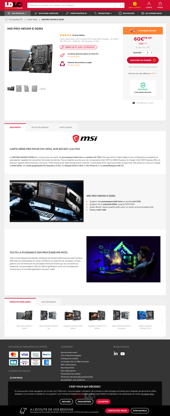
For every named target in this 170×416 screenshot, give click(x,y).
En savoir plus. (147, 394)
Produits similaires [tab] (20, 302)
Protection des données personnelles (77, 377)
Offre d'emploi (82, 361)
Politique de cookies (69, 358)
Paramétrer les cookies (70, 374)
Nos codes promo (68, 371)
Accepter (103, 401)
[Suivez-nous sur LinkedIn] (116, 354)
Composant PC (16, 19)
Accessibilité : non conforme (73, 380)
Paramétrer (84, 401)
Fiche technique (40, 127)
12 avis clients (78, 35)
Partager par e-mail (145, 103)
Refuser (66, 401)
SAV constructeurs (68, 365)
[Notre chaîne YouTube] (123, 355)
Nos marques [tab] (48, 302)
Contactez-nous (117, 411)
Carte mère (32, 19)
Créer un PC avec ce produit (80, 47)
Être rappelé (140, 410)
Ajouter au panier (140, 60)
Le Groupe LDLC (67, 361)
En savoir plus (73, 56)
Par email (17, 378)
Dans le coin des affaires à (141, 73)
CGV (63, 355)
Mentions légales (74, 355)
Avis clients (66, 127)
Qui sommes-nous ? (69, 352)
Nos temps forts (67, 368)
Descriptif (15, 127)
